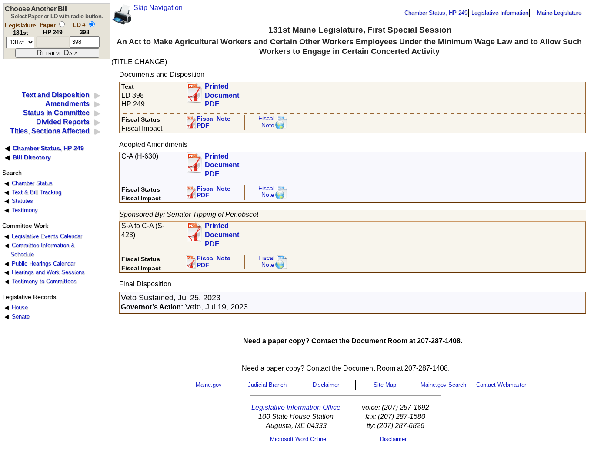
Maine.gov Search (443, 385)
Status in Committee (56, 112)
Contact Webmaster (501, 385)
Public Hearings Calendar (43, 263)
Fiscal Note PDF (213, 122)
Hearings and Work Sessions (48, 272)
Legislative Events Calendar (47, 236)
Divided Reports (63, 122)
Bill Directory (32, 157)
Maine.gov (209, 385)
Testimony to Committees (44, 281)
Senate (21, 316)
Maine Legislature (559, 13)
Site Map (385, 385)
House (20, 307)
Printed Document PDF (222, 93)
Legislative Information (499, 13)
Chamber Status (32, 183)
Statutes (22, 201)
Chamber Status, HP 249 (435, 13)
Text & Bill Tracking (36, 192)
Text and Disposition (56, 95)
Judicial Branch (267, 385)
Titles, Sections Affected (50, 131)
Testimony (25, 210)
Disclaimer (326, 385)
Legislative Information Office (295, 407)
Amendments (67, 103)
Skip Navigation (158, 7)
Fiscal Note (266, 122)
